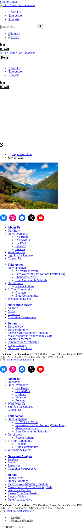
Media (11, 311)
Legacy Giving (17, 345)
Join (2, 44)
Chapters (20, 292)
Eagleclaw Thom (22, 154)
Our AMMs (22, 239)
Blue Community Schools (31, 280)
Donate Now (16, 326)
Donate (12, 323)
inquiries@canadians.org (20, 359)
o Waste (33, 270)
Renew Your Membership (23, 342)
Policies (20, 249)
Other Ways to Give (20, 348)
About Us (14, 12)
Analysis (13, 19)
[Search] (40, 26)
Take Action (15, 15)
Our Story (14, 230)
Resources (14, 314)
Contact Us (14, 258)
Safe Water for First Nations (32, 274)
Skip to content (9, 1)
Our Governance (18, 233)
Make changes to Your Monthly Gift (30, 335)
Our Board (22, 236)
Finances (20, 246)
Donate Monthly (18, 329)
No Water (21, 270)
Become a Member (19, 339)
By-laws (20, 243)
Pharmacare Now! (26, 277)
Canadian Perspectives (22, 317)
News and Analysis (20, 304)
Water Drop (58, 274)
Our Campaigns (17, 267)
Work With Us (16, 252)
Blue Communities (26, 295)
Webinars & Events (19, 298)
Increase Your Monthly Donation (28, 332)
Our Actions (15, 283)
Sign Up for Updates (20, 255)
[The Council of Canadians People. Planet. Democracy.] (17, 5)
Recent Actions (24, 286)
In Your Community (20, 289)
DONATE (4, 49)
